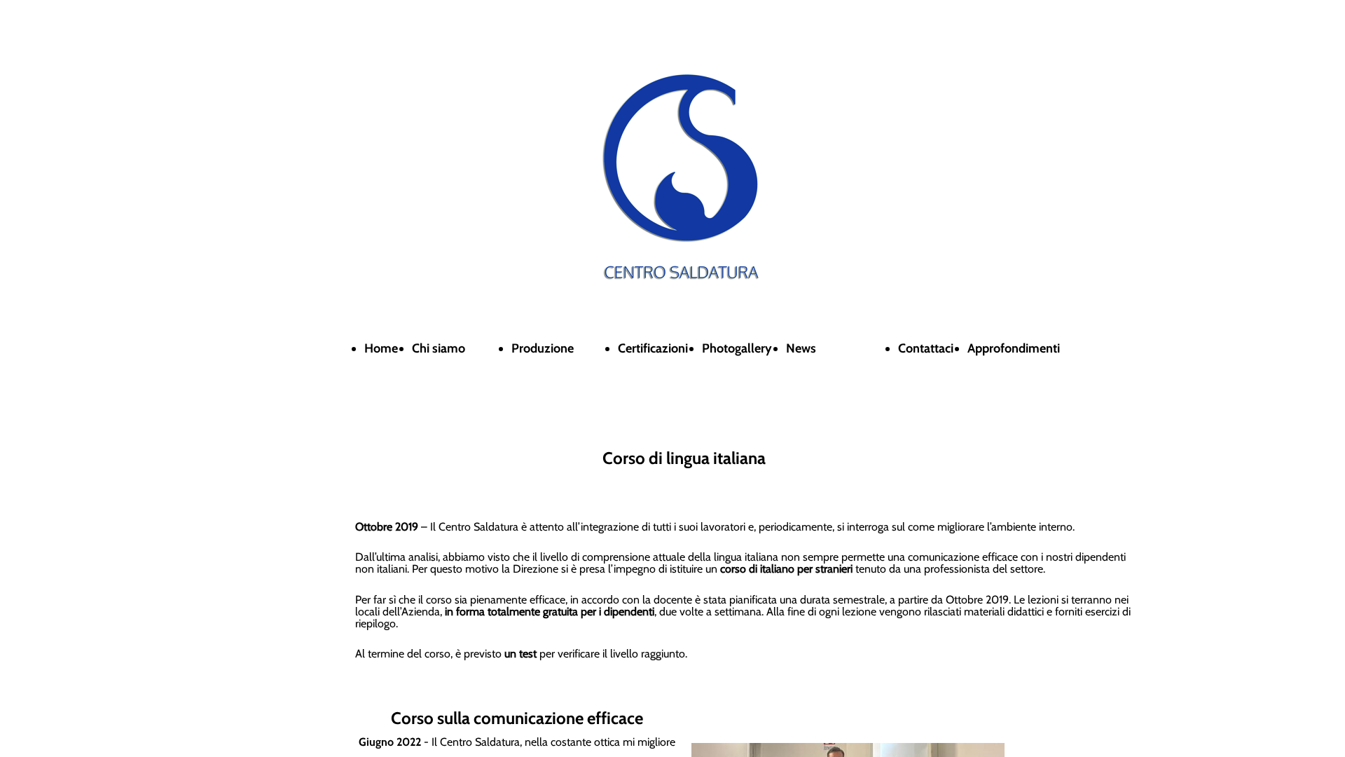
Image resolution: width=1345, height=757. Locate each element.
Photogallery (737, 348)
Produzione (542, 348)
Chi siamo (438, 348)
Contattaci (925, 348)
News (801, 348)
